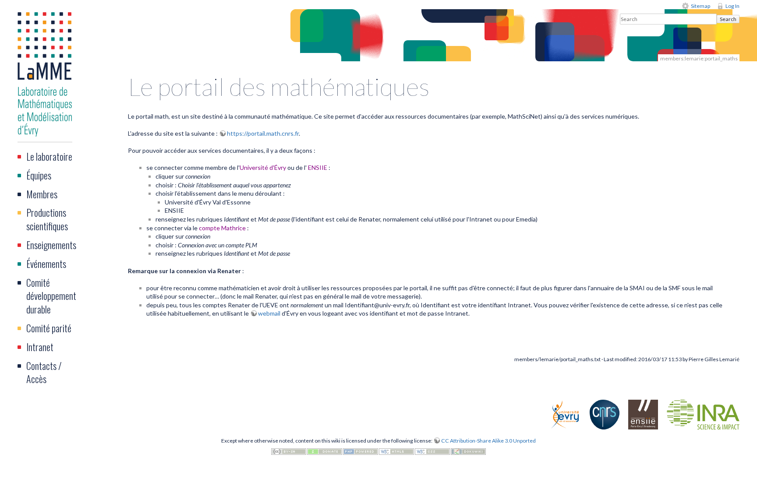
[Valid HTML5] (396, 450)
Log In (732, 6)
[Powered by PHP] (360, 450)
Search (728, 19)
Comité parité (48, 328)
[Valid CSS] (432, 450)
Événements (46, 264)
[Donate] (324, 450)
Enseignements (51, 245)
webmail (269, 313)
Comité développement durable (51, 296)
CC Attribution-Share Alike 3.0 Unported (488, 440)
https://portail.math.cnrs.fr (263, 133)
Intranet (39, 347)
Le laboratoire (49, 156)
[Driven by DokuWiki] (468, 450)
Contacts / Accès (44, 372)
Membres (41, 194)
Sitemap (700, 6)
